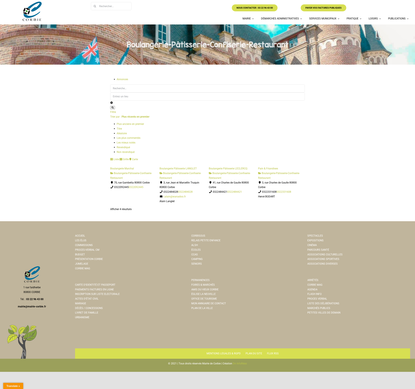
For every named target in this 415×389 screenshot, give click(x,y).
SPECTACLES (315, 235)
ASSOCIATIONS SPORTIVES (323, 259)
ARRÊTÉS (312, 280)
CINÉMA (312, 245)
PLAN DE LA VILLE (202, 308)
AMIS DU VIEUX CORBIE (205, 289)
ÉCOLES (196, 249)
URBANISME (82, 317)
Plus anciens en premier (130, 124)
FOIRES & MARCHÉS (203, 284)
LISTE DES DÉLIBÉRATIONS (323, 303)
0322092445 (136, 187)
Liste (116, 159)
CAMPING (197, 259)
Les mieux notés (126, 142)
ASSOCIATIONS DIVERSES (322, 263)
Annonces (122, 79)
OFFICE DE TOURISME (204, 298)
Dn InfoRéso (240, 363)
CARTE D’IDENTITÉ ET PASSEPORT (95, 284)
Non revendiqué (126, 152)
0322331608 (284, 191)
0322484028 (185, 191)
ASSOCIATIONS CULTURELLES (325, 254)
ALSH (194, 245)
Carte (134, 159)
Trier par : (129, 116)
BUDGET (80, 254)
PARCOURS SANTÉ (318, 249)
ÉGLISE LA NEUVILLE (203, 294)
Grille (125, 159)
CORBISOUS (198, 235)
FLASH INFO (314, 294)
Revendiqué (123, 147)
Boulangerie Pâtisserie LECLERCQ (228, 168)
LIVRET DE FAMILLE (86, 312)
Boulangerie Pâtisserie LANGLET (178, 168)
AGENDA (312, 289)
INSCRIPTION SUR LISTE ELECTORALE (97, 294)
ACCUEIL (80, 235)
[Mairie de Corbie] (32, 2)
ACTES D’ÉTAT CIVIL (87, 298)
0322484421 (234, 191)
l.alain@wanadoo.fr (174, 196)
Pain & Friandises (268, 168)
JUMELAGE (81, 263)
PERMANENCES (200, 280)
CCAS (194, 254)
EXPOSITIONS (315, 240)
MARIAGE (80, 303)
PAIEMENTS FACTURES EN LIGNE (94, 289)
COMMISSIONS (84, 245)
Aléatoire (122, 133)
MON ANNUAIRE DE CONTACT (208, 303)
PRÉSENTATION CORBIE (89, 259)
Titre (119, 128)
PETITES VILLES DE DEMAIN (323, 312)
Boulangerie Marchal (122, 168)
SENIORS (196, 263)
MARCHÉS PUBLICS (318, 308)
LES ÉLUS (80, 240)
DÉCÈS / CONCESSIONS (89, 308)
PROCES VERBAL (317, 298)
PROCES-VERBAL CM (87, 249)
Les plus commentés (128, 137)
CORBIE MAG (82, 268)
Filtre (113, 112)
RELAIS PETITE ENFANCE (205, 240)
